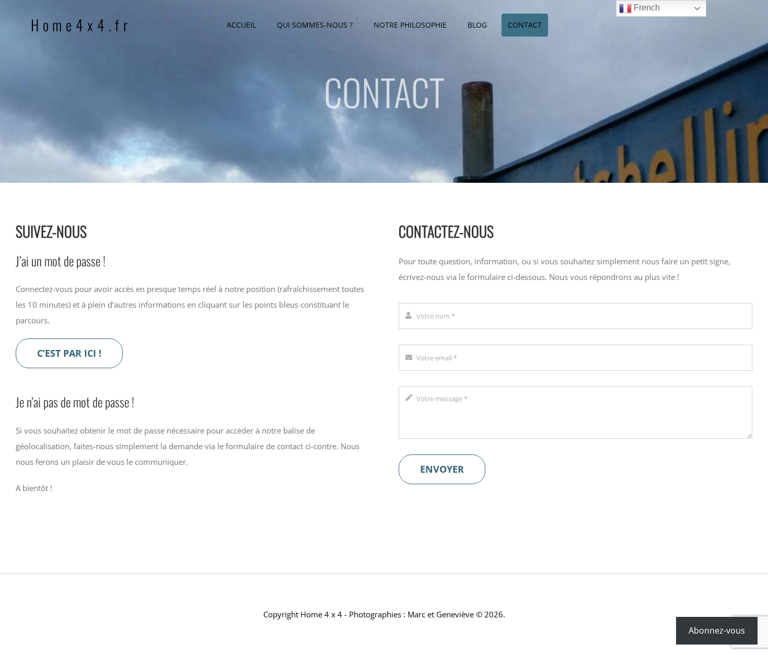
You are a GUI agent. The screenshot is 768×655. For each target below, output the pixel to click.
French (646, 7)
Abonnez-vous (717, 630)
